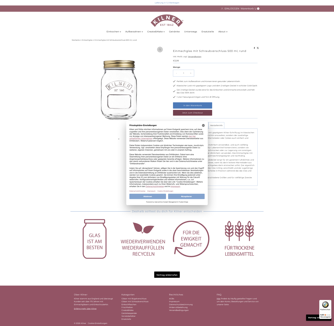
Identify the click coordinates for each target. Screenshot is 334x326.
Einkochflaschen (128, 304)
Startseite (76, 40)
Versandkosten (194, 56)
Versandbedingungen (179, 310)
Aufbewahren (133, 31)
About (222, 31)
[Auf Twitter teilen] (258, 48)
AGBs (171, 298)
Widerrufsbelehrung (178, 307)
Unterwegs (190, 31)
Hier (218, 298)
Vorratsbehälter (128, 316)
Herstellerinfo (216, 125)
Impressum (174, 301)
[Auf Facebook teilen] (254, 48)
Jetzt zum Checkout (192, 113)
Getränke (174, 31)
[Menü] (329, 301)
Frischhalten (127, 307)
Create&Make (155, 31)
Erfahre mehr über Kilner (85, 308)
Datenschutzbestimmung (181, 304)
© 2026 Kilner (80, 323)
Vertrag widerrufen (167, 275)
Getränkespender (129, 313)
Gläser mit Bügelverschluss (134, 298)
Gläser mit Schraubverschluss (134, 301)
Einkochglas (87, 40)
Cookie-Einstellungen (97, 323)
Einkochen (113, 31)
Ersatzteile (208, 31)
